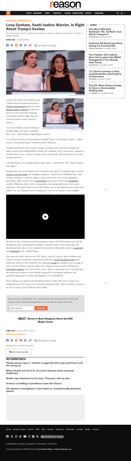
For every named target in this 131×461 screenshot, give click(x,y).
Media (87, 429)
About (8, 429)
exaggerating (41, 181)
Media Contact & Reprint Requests (20, 346)
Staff (37, 429)
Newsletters (78, 13)
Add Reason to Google (46, 45)
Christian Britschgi (95, 48)
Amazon (95, 429)
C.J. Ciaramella (94, 93)
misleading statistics (15, 269)
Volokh (68, 13)
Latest (28, 13)
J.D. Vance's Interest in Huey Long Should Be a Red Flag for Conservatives (105, 74)
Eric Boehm (92, 79)
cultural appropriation (16, 106)
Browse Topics (19, 429)
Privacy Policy (41, 444)
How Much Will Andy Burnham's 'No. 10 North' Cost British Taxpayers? (105, 32)
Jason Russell (93, 65)
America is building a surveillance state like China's (34, 383)
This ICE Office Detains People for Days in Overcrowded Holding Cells (105, 88)
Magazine (37, 13)
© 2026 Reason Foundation (15, 444)
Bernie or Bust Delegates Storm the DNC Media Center (45, 320)
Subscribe (99, 13)
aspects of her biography (17, 174)
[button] (123, 13)
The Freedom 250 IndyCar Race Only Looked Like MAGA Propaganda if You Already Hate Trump (105, 58)
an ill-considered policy (65, 259)
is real (54, 263)
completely (78, 248)
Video (47, 13)
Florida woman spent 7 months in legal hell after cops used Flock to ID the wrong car (44, 364)
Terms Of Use (52, 444)
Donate (88, 13)
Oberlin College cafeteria (17, 109)
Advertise (60, 429)
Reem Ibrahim (93, 37)
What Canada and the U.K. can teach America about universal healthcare (40, 372)
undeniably (15, 251)
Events (30, 429)
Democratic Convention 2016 (18, 20)
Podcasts (57, 13)
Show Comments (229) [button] (19, 352)
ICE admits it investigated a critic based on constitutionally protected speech (43, 390)
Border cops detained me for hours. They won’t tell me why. (38, 378)
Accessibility (31, 444)
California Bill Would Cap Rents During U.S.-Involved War (106, 44)
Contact (79, 429)
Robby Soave (10, 40)
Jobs (43, 429)
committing (73, 181)
